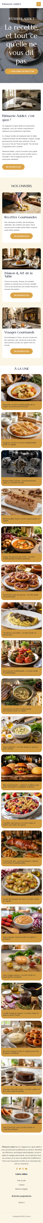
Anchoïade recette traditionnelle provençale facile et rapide (17, 710)
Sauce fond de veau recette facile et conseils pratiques (19, 1128)
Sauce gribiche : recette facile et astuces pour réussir (20, 748)
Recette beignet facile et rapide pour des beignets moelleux (21, 1052)
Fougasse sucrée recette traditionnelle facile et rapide (19, 444)
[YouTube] (26, 1169)
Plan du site (21, 1180)
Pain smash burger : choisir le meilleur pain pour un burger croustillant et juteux (21, 786)
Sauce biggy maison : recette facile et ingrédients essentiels (19, 976)
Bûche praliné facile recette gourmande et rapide (21, 520)
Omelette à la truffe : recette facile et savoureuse (19, 634)
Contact (21, 1185)
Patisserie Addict (11, 4)
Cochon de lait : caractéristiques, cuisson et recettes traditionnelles (20, 862)
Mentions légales (21, 1189)
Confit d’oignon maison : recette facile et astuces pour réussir (21, 1014)
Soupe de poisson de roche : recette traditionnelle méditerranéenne (19, 558)
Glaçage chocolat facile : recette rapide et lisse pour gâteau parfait (21, 1090)
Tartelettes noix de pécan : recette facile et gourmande (20, 596)
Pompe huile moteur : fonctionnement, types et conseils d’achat (19, 482)
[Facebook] (17, 1169)
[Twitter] (20, 1169)
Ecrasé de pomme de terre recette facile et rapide (21, 900)
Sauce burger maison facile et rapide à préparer (19, 938)
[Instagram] (23, 1169)
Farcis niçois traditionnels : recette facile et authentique (20, 672)
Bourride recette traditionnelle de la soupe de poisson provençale (19, 406)
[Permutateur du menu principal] (38, 4)
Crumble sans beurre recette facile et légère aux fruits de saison (19, 824)
